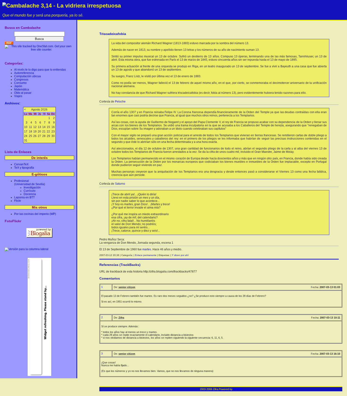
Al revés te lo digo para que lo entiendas (40, 69)
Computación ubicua (27, 76)
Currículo (29, 190)
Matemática (21, 89)
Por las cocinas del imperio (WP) (35, 214)
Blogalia (237, 389)
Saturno (120, 183)
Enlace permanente (146, 255)
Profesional (21, 181)
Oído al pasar (22, 92)
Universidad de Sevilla (29, 184)
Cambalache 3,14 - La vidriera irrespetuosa (63, 5)
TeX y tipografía (24, 167)
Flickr (17, 200)
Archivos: (12, 103)
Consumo (20, 83)
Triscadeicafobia (112, 34)
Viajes (18, 96)
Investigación (32, 187)
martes (146, 249)
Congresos (21, 79)
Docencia (30, 194)
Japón (18, 86)
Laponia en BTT (24, 197)
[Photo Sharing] (26, 249)
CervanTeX (21, 164)
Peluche (120, 101)
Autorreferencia (24, 73)
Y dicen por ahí (180, 255)
